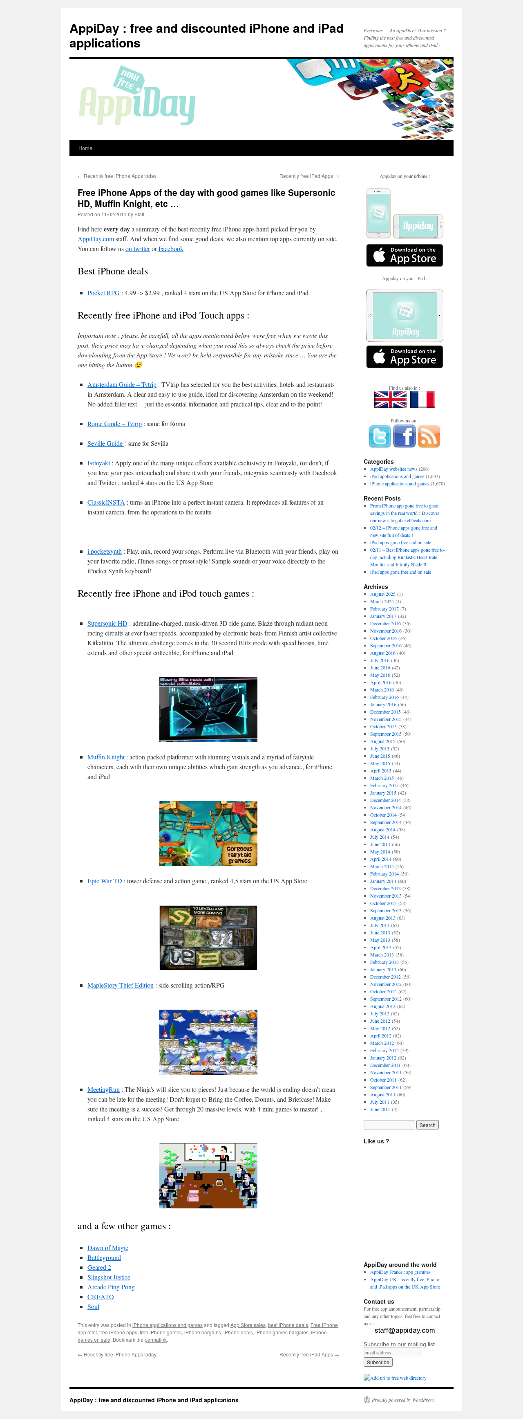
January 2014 (383, 881)
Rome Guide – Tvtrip (114, 423)
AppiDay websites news (394, 468)
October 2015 (383, 726)
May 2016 (380, 674)
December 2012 (385, 976)
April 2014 (380, 858)
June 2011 (380, 1109)
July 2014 (379, 836)
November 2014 (386, 807)
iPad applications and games (397, 476)
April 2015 (380, 770)
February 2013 (384, 962)
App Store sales (248, 1324)
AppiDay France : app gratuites (400, 1272)
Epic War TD (104, 880)
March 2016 (382, 689)
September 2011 (386, 1087)
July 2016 (379, 660)
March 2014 (382, 866)
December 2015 (385, 711)
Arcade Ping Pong (111, 1286)
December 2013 (385, 888)
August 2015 (383, 741)
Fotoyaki (98, 462)
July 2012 (379, 1013)
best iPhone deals (288, 1324)
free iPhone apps (118, 1332)
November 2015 (386, 719)
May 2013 (380, 939)
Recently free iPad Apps (309, 175)
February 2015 (384, 785)
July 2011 (379, 1101)
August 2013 (383, 917)
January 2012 (383, 1057)
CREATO (100, 1296)
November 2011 (386, 1072)
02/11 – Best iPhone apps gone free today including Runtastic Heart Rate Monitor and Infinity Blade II (407, 557)
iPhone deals (238, 1332)
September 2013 (386, 910)
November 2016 (386, 630)
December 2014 (385, 800)
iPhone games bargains (281, 1332)
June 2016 (380, 667)
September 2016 (386, 645)
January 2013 (383, 969)
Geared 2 (99, 1267)
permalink (156, 1339)
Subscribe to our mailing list (399, 1344)
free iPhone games (161, 1332)
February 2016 (384, 697)
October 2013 (383, 903)
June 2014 (380, 844)
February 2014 (384, 873)
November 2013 (386, 895)
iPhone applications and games (167, 1324)
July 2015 (379, 748)
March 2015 (382, 778)
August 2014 (383, 829)
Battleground (104, 1257)
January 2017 (383, 616)
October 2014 (383, 814)
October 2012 (383, 991)
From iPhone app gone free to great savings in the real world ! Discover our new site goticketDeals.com (404, 512)
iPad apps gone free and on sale (400, 542)
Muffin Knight (106, 756)
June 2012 (380, 1020)
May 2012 (380, 1028)
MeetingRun (103, 1089)
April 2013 (380, 947)
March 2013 (382, 954)
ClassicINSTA (106, 502)
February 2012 (384, 1050)
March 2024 (382, 601)
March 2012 (382, 1043)
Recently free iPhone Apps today (117, 175)
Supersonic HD (107, 623)
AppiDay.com (96, 238)
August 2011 (383, 1094)
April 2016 (380, 682)
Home (85, 148)
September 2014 (386, 822)
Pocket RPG (103, 292)
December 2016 (385, 623)
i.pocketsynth (104, 551)
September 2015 (386, 733)
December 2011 (385, 1065)
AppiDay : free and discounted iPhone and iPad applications (206, 35)
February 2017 (384, 608)
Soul (93, 1306)
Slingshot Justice (108, 1277)
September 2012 (386, 998)
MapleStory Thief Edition (120, 985)
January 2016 (383, 704)
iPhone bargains (202, 1332)
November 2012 (386, 984)
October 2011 (383, 1079)
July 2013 (379, 925)
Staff (139, 214)
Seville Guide (105, 443)
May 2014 (380, 851)
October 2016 (383, 638)
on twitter (137, 248)
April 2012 (380, 1035)
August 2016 (383, 652)
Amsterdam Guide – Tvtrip (121, 384)
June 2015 (380, 755)
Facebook (171, 248)
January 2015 (383, 792)
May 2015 (380, 763)
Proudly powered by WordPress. (403, 1400)
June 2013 (380, 932)
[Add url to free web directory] (395, 1377)
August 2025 (383, 594)
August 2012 (383, 1006)
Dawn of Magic (107, 1247)
